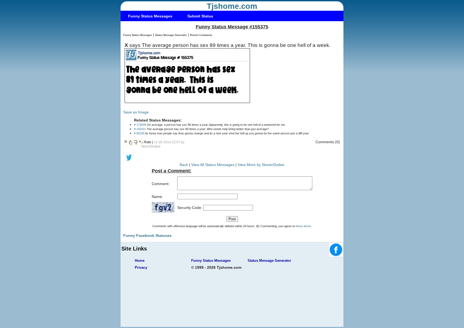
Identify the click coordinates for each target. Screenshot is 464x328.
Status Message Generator (171, 35)
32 (125, 141)
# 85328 (139, 133)
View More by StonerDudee (261, 165)
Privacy (141, 268)
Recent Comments (201, 35)
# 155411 (140, 129)
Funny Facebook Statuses (147, 235)
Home (139, 261)
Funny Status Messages (150, 16)
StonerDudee (151, 146)
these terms (303, 226)
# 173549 (140, 124)
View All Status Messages (212, 165)
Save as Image (136, 112)
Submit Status (200, 16)
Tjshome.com (232, 6)
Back (184, 165)
